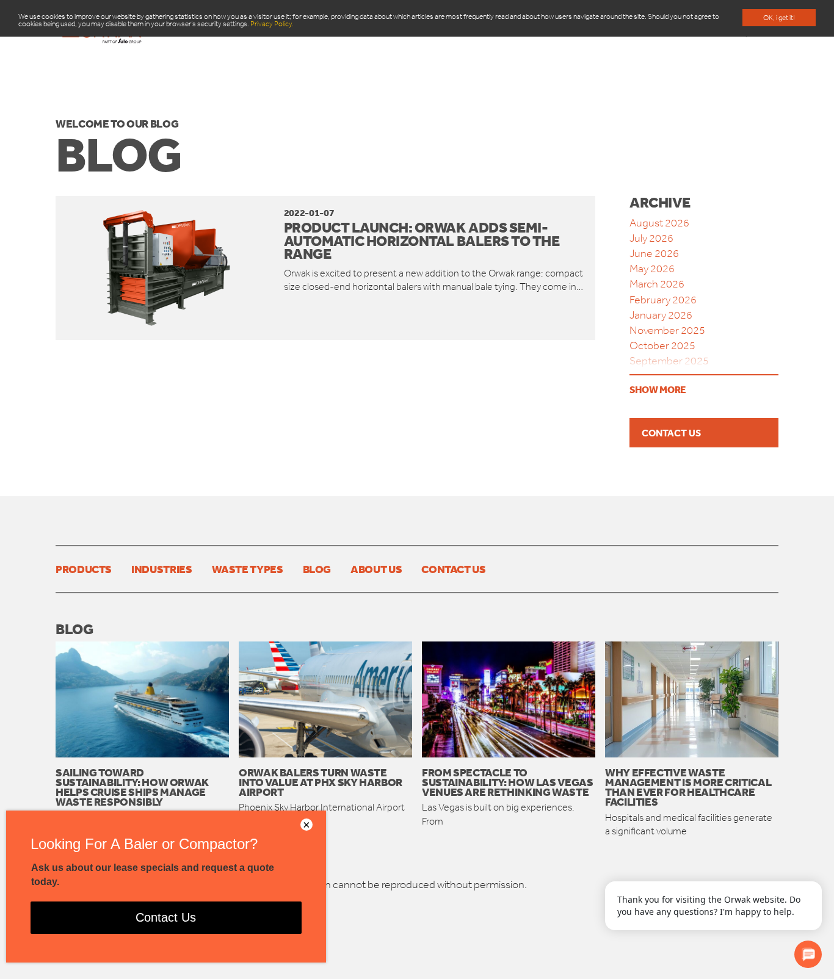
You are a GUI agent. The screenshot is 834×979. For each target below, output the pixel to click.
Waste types (247, 569)
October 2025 (662, 345)
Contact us (671, 433)
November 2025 (667, 330)
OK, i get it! (779, 18)
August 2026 (659, 222)
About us (376, 569)
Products (84, 569)
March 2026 (656, 284)
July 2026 (651, 238)
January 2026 (660, 315)
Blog (317, 569)
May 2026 (652, 268)
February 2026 (663, 299)
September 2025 (669, 360)
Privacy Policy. (272, 24)
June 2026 (654, 253)
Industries (161, 569)
